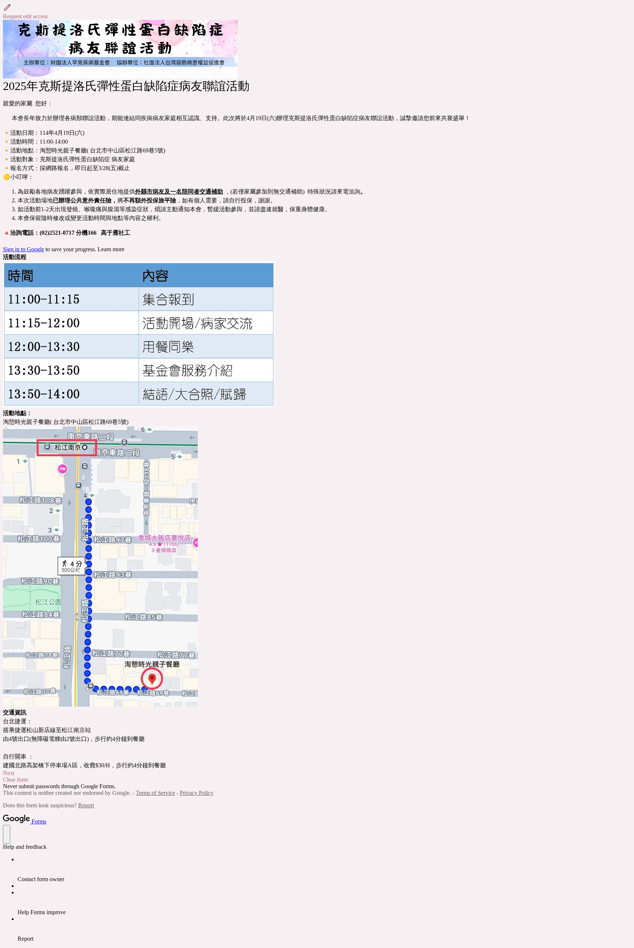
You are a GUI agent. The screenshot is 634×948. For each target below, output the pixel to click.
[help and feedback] (6, 834)
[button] (317, 11)
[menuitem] (324, 869)
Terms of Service (155, 793)
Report (86, 805)
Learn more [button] (111, 249)
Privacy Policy (197, 793)
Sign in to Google (23, 249)
